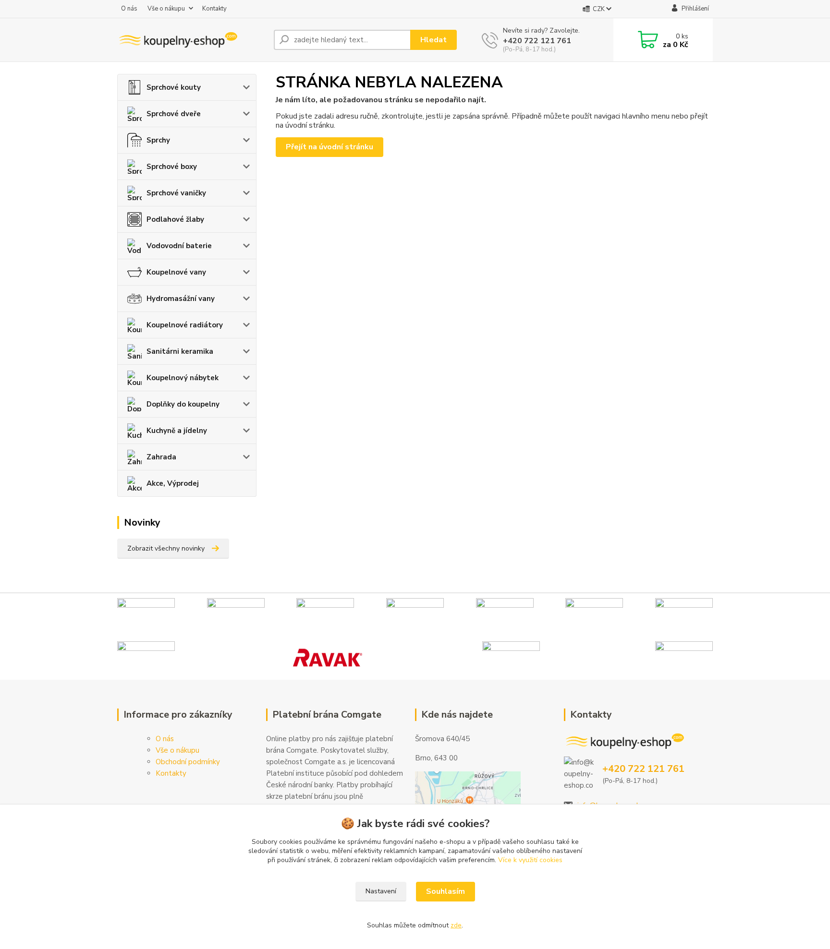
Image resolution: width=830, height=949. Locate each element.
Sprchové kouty (173, 87)
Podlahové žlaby (175, 219)
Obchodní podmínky (188, 762)
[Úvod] (191, 40)
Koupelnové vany (176, 272)
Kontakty (214, 8)
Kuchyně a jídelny (176, 430)
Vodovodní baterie (179, 246)
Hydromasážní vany (180, 298)
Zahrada (161, 457)
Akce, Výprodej (172, 483)
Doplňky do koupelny (183, 404)
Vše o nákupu (166, 8)
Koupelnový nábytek (182, 378)
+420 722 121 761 (537, 41)
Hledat (433, 40)
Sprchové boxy (171, 166)
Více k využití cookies (530, 860)
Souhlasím (445, 891)
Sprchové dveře (173, 114)
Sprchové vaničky (176, 193)
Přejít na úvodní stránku (329, 147)
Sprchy (158, 140)
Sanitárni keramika (179, 351)
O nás (129, 8)
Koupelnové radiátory (184, 325)
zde (456, 925)
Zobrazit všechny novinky (166, 548)
